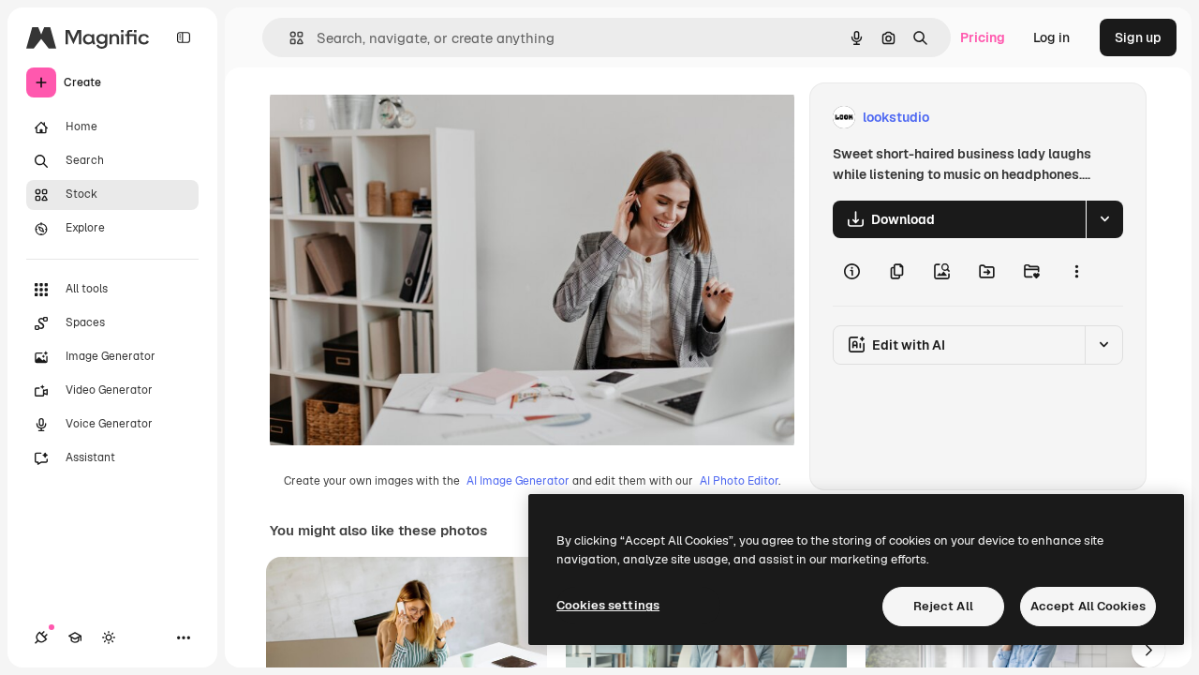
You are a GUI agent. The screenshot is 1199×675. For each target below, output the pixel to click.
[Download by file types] (1104, 219)
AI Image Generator (518, 480)
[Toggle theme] (109, 637)
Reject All (943, 606)
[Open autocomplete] (289, 38)
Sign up (1138, 37)
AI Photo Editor (739, 480)
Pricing (982, 37)
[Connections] (41, 637)
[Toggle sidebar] (184, 37)
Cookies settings (607, 605)
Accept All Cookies (1088, 606)
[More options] (1076, 272)
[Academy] (75, 637)
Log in (1051, 37)
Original (389, 118)
